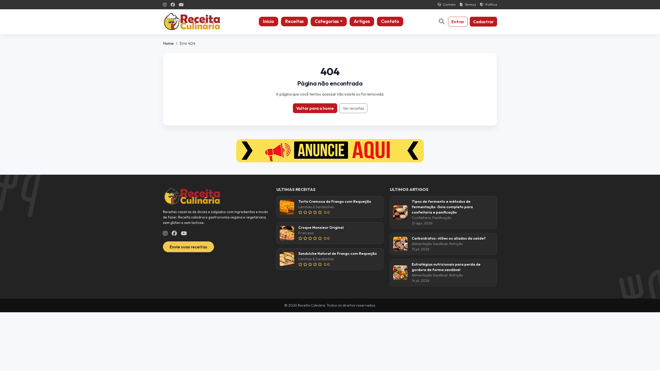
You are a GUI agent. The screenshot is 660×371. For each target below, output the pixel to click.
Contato (449, 4)
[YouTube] (181, 5)
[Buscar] (441, 21)
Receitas (294, 21)
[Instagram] (165, 5)
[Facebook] (173, 5)
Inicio (268, 21)
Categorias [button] (327, 21)
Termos (470, 4)
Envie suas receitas (188, 246)
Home (168, 43)
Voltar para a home (315, 108)
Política (491, 4)
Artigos (362, 21)
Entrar (457, 21)
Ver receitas (353, 108)
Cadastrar (483, 21)
